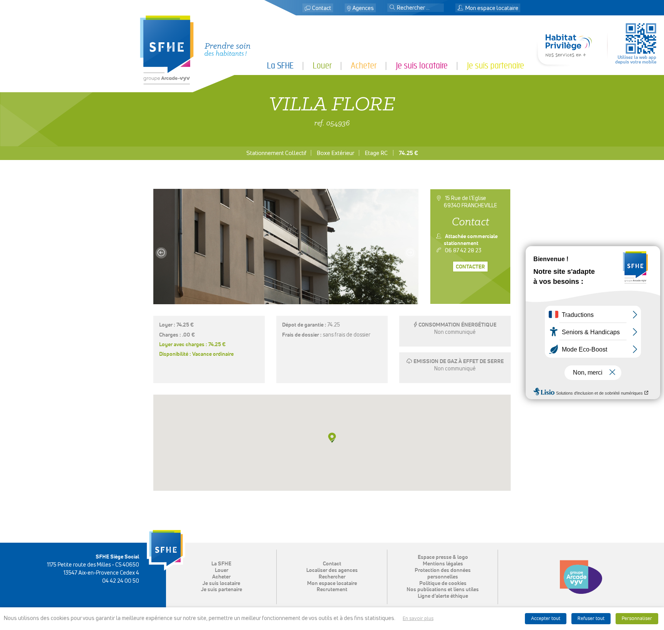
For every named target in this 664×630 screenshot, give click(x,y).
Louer (221, 570)
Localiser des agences (332, 570)
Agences (363, 8)
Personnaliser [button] (637, 618)
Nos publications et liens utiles (443, 589)
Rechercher (332, 577)
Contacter (470, 267)
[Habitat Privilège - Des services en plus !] (569, 54)
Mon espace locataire (332, 583)
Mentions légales (443, 564)
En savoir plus (418, 618)
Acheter (221, 577)
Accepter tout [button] (545, 618)
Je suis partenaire (221, 589)
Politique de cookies (442, 583)
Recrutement (332, 589)
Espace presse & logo (443, 557)
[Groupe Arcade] (581, 577)
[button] (392, 8)
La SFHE (221, 564)
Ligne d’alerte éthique (443, 596)
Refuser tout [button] (591, 618)
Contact (321, 8)
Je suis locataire (221, 583)
